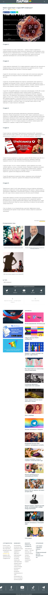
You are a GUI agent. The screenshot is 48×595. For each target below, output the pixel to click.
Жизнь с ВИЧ (13, 9)
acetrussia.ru (42, 220)
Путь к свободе (29, 415)
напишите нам (6, 553)
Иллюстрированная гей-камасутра (35, 323)
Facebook (7, 12)
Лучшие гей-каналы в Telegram (34, 429)
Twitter (13, 12)
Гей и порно (28, 538)
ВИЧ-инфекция (7, 282)
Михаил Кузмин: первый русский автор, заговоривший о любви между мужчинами (34, 507)
